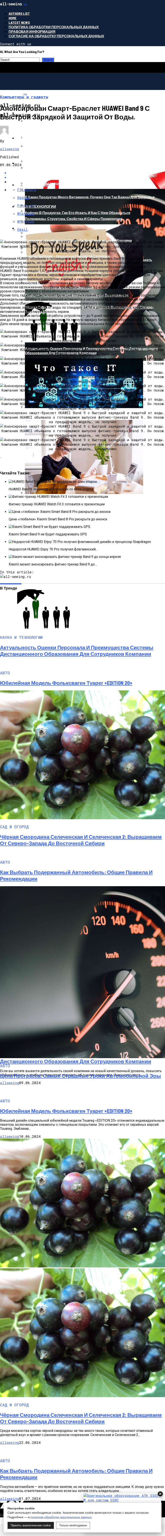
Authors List (19, 13)
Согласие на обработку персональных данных (56, 36)
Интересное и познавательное (47, 138)
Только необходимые (73, 1525)
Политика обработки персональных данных (54, 27)
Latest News (19, 22)
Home (13, 18)
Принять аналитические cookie (31, 1525)
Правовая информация (32, 31)
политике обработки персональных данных (61, 1517)
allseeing (9, 149)
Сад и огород (29, 228)
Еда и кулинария (32, 185)
